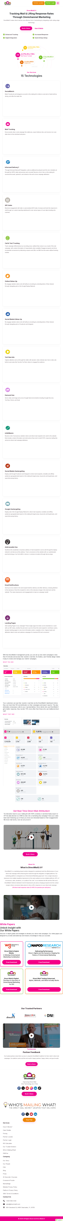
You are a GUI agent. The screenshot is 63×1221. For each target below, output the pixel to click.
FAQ (4, 1167)
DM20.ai (5, 1153)
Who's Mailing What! (9, 1150)
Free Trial (29, 1120)
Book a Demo (26, 28)
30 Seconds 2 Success (10, 1177)
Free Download (11, 962)
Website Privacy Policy (10, 1187)
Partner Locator (38, 3)
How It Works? (7, 1127)
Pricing (5, 1133)
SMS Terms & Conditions (10, 1193)
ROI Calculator (7, 1143)
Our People (6, 1164)
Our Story (6, 1160)
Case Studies (7, 1130)
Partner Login (50, 3)
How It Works (39, 28)
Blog (4, 1170)
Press (4, 1174)
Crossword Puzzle (8, 1180)
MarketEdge (6, 1184)
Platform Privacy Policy (10, 1190)
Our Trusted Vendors (9, 1147)
